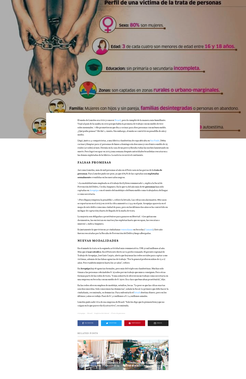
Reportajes (115, 67)
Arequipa (94, 190)
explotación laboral (102, 313)
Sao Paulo (154, 140)
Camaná (149, 229)
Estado (137, 292)
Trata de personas (118, 313)
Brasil (118, 120)
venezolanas (126, 229)
